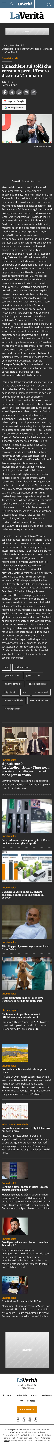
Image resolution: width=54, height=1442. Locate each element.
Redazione (47, 1395)
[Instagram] (30, 1419)
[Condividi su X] (12, 92)
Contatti (31, 1400)
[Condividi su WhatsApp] (19, 92)
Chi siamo (7, 1395)
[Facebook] (18, 1419)
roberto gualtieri (12, 708)
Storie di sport (10, 1010)
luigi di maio (10, 692)
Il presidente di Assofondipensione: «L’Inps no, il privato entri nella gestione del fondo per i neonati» (26, 769)
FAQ (21, 1400)
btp (6, 667)
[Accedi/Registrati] (49, 4)
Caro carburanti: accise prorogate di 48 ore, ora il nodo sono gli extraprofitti (26, 842)
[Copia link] (34, 92)
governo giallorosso (38, 684)
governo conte (33, 675)
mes (25, 692)
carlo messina (22, 667)
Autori (34, 1395)
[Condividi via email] (26, 92)
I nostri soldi (16, 45)
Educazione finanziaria (15, 1124)
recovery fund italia (13, 700)
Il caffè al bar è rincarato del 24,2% (21, 1301)
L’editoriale (21, 1395)
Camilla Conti (9, 85)
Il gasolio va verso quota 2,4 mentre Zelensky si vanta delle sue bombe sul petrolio (23, 894)
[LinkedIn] (36, 1419)
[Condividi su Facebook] (5, 92)
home (4, 45)
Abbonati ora (27, 1409)
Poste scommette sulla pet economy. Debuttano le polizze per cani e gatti (22, 999)
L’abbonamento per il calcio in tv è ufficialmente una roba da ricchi (21, 1016)
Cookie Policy (34, 1438)
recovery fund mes (39, 700)
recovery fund (41, 692)
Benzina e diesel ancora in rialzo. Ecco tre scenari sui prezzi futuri (25, 1188)
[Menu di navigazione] (4, 4)
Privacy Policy (22, 1438)
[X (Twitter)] (24, 1419)
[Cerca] (12, 4)
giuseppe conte (11, 675)
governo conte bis (13, 684)
